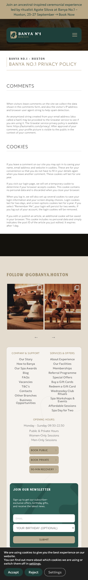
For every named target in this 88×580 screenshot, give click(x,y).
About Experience (62, 359)
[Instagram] (25, 307)
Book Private (40, 459)
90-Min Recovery (42, 469)
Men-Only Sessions (44, 440)
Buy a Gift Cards (62, 382)
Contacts (25, 391)
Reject (33, 572)
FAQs (25, 377)
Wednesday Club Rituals (62, 392)
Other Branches (26, 395)
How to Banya (26, 364)
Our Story (25, 359)
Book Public (39, 450)
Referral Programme (62, 373)
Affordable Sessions (62, 406)
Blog (26, 373)
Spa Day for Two (62, 410)
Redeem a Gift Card (62, 386)
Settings (55, 572)
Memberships (62, 368)
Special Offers (62, 377)
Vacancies (26, 382)
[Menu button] (74, 35)
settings (35, 563)
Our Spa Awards (26, 368)
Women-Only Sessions (44, 435)
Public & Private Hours (44, 431)
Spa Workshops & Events (62, 399)
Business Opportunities (26, 401)
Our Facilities (62, 364)
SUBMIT (44, 539)
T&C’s (26, 386)
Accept (13, 572)
